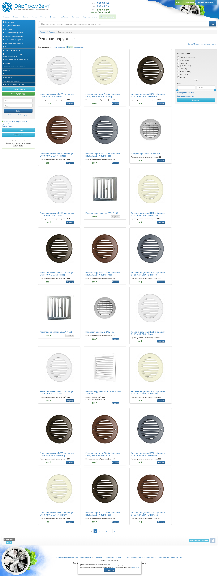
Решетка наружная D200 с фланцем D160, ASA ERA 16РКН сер (148, 454)
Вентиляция (9, 22)
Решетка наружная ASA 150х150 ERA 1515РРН (103, 392)
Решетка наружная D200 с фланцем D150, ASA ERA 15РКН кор (102, 513)
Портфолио (18, 130)
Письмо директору (18, 93)
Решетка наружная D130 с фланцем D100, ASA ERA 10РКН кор (148, 95)
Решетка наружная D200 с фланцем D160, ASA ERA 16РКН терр (102, 454)
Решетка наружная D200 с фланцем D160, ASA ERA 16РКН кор (57, 454)
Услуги (34, 17)
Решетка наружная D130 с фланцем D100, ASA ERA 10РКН (57, 95)
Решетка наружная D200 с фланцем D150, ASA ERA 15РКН (57, 392)
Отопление (8, 29)
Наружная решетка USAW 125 (99, 331)
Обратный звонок (18, 89)
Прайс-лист (64, 17)
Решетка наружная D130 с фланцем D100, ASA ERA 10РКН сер (102, 154)
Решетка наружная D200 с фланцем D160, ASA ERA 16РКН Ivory (148, 392)
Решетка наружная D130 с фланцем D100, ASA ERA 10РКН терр (57, 154)
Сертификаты (18, 135)
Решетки (7, 47)
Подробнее (115, 217)
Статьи (25, 17)
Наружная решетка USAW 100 (145, 153)
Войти (18, 111)
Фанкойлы (6, 74)
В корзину (70, 103)
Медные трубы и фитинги (14, 84)
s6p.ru (9, 542)
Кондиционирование (12, 25)
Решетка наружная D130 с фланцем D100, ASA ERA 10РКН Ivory (102, 95)
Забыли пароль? (13, 115)
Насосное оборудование (13, 36)
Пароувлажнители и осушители (16, 59)
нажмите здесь (135, 567)
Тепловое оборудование (13, 32)
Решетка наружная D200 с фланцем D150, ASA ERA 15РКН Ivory (57, 513)
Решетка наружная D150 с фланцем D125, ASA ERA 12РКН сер (148, 273)
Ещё (196, 80)
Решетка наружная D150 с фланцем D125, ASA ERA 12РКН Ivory (148, 214)
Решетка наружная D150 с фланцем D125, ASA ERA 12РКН (57, 214)
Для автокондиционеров (13, 43)
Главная (6, 17)
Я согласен (109, 570)
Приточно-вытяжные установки (14, 67)
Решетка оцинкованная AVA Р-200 (56, 331)
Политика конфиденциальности (169, 557)
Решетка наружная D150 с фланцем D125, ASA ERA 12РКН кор (57, 273)
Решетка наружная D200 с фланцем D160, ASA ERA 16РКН (148, 333)
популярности (79, 47)
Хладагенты (7, 77)
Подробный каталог (90, 17)
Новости (16, 17)
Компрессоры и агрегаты (13, 39)
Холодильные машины (11, 81)
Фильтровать (196, 100)
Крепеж (7, 63)
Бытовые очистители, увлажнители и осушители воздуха (17, 55)
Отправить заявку (107, 17)
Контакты (75, 17)
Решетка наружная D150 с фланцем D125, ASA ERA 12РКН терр (102, 273)
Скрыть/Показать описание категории (202, 44)
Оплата (43, 17)
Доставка (53, 17)
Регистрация (24, 115)
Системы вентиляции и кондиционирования (73, 557)
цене (70, 47)
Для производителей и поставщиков (139, 557)
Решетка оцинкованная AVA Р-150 (101, 212)
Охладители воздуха (12, 50)
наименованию (59, 47)
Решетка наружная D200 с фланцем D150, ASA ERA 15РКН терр (148, 513)
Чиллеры (6, 70)
